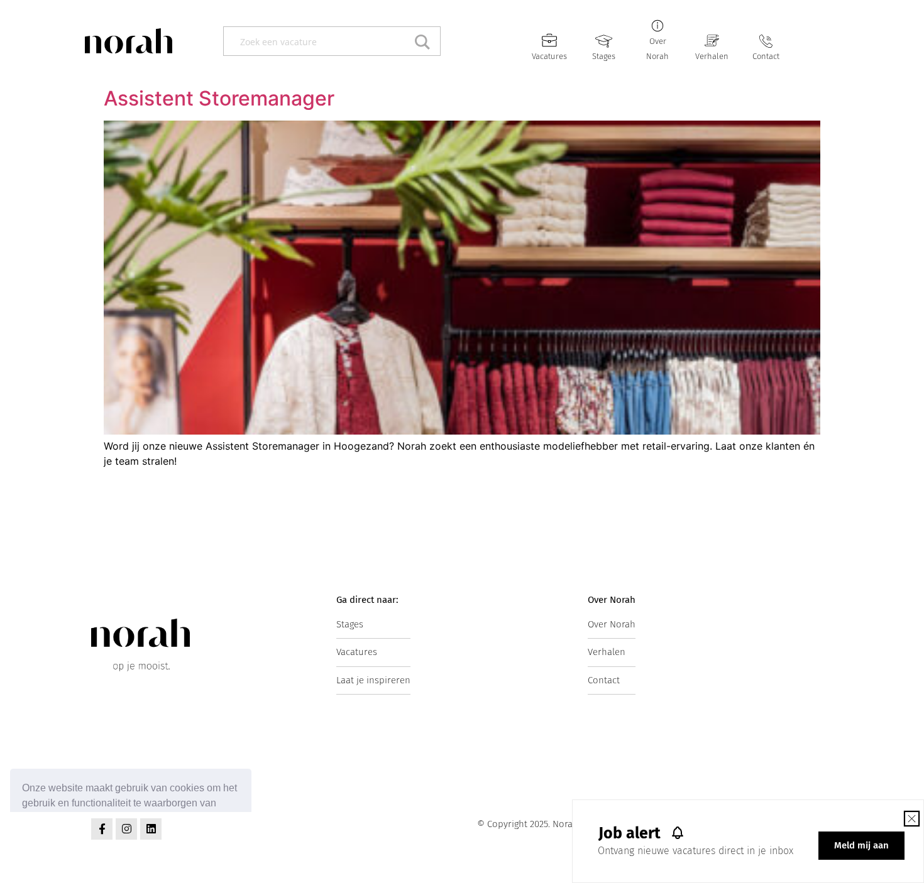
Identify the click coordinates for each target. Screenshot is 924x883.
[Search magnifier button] (426, 41)
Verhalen (712, 56)
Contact (765, 56)
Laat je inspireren (373, 680)
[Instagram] (126, 829)
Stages (603, 56)
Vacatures (549, 56)
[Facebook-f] (102, 829)
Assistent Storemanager (219, 98)
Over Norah (611, 624)
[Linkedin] (151, 829)
